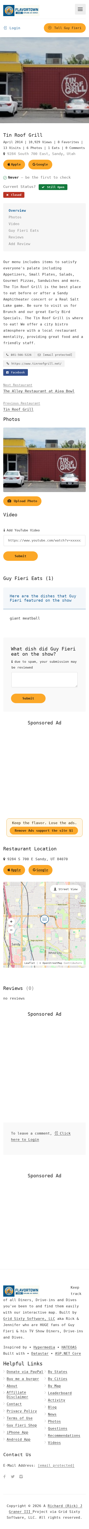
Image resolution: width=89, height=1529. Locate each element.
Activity (56, 1400)
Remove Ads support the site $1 (44, 831)
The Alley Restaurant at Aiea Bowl (39, 388)
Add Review (19, 244)
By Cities (57, 1379)
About (12, 1386)
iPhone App (17, 1432)
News (52, 1414)
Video (14, 224)
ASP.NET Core (68, 1353)
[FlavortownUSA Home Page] (21, 10)
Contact (14, 1404)
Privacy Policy (22, 1411)
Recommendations (64, 1436)
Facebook (17, 372)
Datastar (40, 1353)
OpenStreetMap (52, 963)
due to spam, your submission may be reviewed (44, 664)
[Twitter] (13, 1477)
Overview (17, 211)
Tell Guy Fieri (66, 28)
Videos (54, 1443)
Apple (16, 164)
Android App (18, 1439)
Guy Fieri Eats (24, 231)
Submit (20, 556)
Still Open (54, 187)
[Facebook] (4, 1477)
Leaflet (29, 963)
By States (57, 1372)
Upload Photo (24, 501)
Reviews (16, 237)
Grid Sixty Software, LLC (29, 1319)
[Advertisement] (44, 772)
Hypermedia (44, 1347)
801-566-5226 (20, 354)
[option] (44, 80)
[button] (11, 921)
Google (42, 164)
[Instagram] (21, 1477)
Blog (52, 1407)
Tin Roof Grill (21, 406)
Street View (68, 889)
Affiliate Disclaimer (17, 1394)
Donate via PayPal (25, 1372)
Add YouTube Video (22, 530)
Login (13, 28)
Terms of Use (20, 1418)
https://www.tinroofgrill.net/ (36, 363)
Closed (15, 194)
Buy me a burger (23, 1379)
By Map (54, 1386)
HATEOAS (69, 1347)
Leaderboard (60, 1393)
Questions (57, 1428)
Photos (15, 217)
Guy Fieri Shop (22, 1425)
